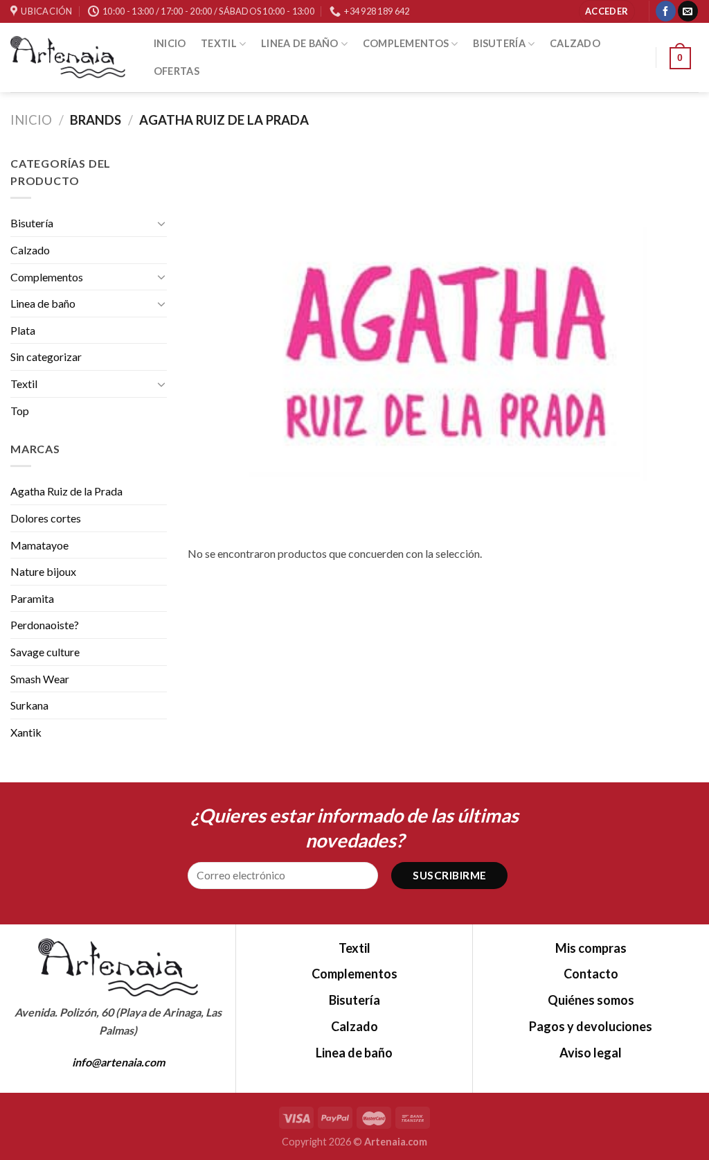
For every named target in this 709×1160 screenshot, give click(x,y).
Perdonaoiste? (44, 624)
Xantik (26, 732)
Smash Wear (39, 678)
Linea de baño (300, 43)
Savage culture (45, 651)
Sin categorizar (46, 356)
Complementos (406, 43)
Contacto (591, 973)
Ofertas (176, 71)
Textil (219, 43)
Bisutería (499, 43)
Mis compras (591, 948)
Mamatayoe (39, 545)
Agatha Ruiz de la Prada (66, 491)
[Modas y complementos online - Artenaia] (67, 57)
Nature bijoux (43, 571)
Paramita (32, 598)
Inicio (170, 43)
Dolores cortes (45, 518)
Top (19, 410)
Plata (22, 330)
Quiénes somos (591, 1000)
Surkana (29, 705)
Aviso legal (590, 1052)
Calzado (575, 43)
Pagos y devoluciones (590, 1026)
